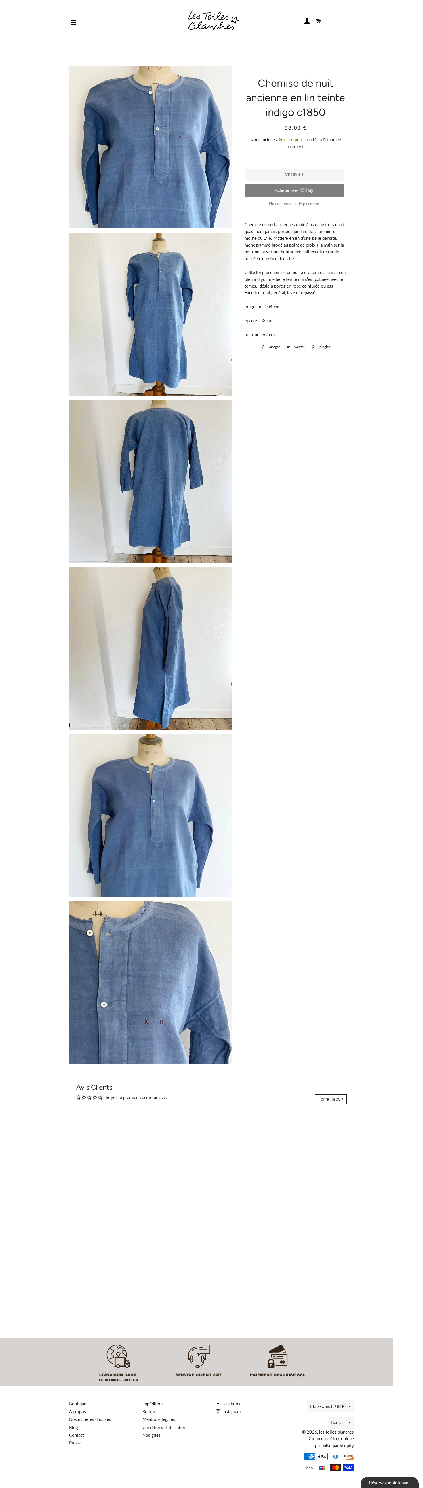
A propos (77, 1411)
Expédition (152, 1403)
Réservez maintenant (389, 1482)
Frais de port (290, 139)
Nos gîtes (151, 1435)
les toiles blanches (336, 1431)
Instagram (231, 1411)
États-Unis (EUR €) (328, 1406)
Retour (148, 1411)
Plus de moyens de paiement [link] (294, 203)
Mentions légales (158, 1419)
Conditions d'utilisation (164, 1427)
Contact (76, 1435)
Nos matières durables (90, 1419)
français (338, 1422)
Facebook (231, 1403)
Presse (75, 1442)
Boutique (77, 1403)
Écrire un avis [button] (331, 1099)
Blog (73, 1427)
